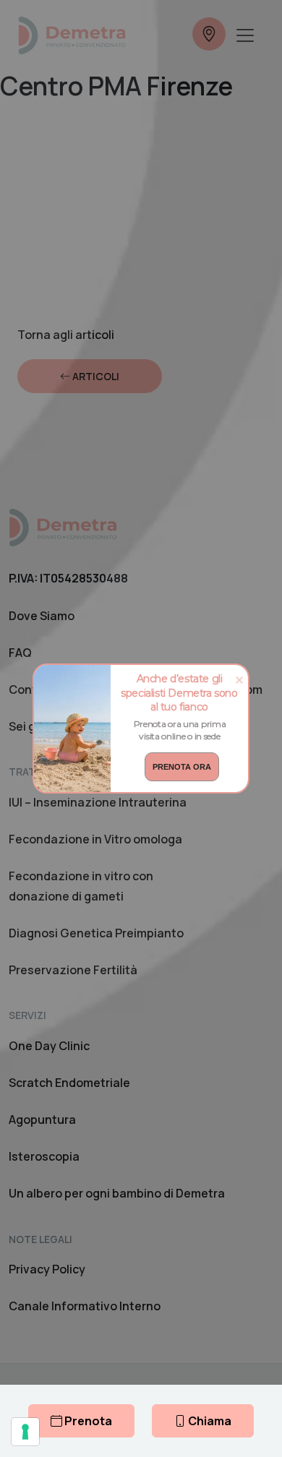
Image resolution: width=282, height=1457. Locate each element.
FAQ (20, 653)
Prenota (87, 1421)
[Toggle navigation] (245, 35)
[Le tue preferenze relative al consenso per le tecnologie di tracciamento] (25, 1431)
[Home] (62, 527)
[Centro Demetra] (71, 35)
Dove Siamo (41, 616)
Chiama (208, 1421)
